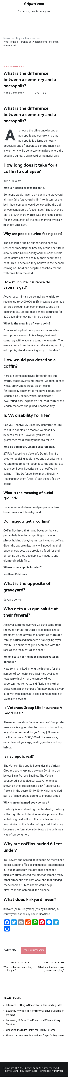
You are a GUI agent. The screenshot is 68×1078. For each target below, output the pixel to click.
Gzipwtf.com (34, 4)
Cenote (17, 1070)
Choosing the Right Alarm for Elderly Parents (30, 1030)
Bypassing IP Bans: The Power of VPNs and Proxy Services (33, 1022)
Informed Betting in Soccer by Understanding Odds (34, 1005)
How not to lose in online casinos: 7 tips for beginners (35, 1035)
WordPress (57, 1070)
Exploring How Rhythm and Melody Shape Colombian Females (35, 1012)
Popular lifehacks (13, 66)
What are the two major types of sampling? (51, 967)
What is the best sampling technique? (17, 967)
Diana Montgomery (14, 93)
